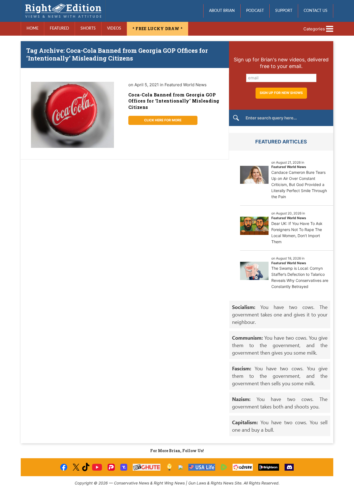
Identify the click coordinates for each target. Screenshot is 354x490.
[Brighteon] (269, 467)
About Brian (222, 11)
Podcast (255, 11)
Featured (59, 28)
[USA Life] (202, 467)
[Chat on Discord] (289, 467)
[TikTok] (85, 467)
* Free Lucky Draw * (157, 28)
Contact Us (315, 11)
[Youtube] (97, 467)
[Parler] (111, 467)
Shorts (88, 28)
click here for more (162, 120)
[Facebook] (64, 467)
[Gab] (181, 467)
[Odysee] (243, 467)
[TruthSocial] (124, 467)
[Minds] (169, 467)
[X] (76, 467)
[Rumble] (224, 467)
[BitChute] (146, 467)
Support (283, 11)
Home (32, 28)
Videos (114, 28)
